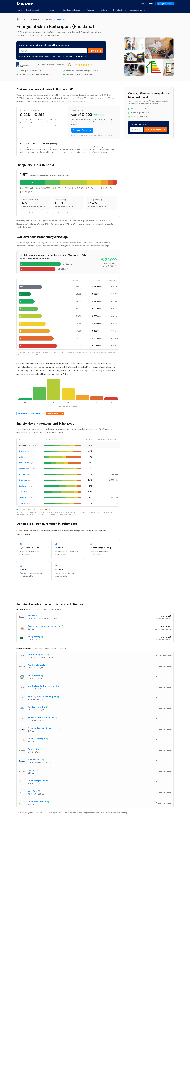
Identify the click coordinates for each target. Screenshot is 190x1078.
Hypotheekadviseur (34, 10)
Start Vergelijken (153, 129)
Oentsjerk (23, 486)
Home (19, 10)
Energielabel (118, 10)
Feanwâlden (24, 468)
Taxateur (90, 10)
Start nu (93, 50)
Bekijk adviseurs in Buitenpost (29, 413)
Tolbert (22, 492)
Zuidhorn (22, 497)
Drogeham (23, 451)
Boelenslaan (24, 463)
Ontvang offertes (80, 130)
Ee (20, 457)
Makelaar (52, 10)
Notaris (104, 10)
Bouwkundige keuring (71, 10)
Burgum (22, 474)
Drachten (23, 480)
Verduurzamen (136, 10)
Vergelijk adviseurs (53, 413)
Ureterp (22, 503)
